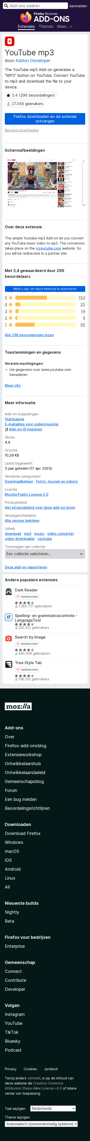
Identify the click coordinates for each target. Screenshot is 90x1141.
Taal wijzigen (15, 1108)
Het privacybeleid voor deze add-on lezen (40, 507)
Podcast (13, 1050)
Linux (10, 878)
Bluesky (12, 1041)
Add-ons (14, 727)
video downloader (20, 539)
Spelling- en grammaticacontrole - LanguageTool (46, 618)
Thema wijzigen (17, 1117)
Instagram (15, 1014)
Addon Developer (32, 60)
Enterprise (15, 946)
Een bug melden (21, 799)
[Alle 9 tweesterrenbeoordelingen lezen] (45, 318)
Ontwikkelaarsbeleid (25, 772)
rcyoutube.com (48, 248)
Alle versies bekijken (22, 520)
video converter (60, 533)
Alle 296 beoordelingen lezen (29, 335)
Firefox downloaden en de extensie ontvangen (45, 118)
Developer (15, 989)
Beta (9, 921)
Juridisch (51, 1069)
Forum (11, 790)
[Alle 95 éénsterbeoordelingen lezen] (45, 325)
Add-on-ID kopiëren (25, 429)
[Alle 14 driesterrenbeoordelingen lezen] (45, 311)
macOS (12, 851)
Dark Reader (26, 590)
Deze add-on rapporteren (26, 567)
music (39, 533)
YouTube (13, 1023)
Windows (14, 842)
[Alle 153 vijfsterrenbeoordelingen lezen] (45, 298)
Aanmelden (78, 6)
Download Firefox (23, 833)
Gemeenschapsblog (24, 781)
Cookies (30, 1069)
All (7, 887)
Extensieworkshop (23, 754)
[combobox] (35, 5)
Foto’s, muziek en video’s (57, 481)
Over (9, 736)
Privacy (11, 1069)
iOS (8, 860)
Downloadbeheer (19, 481)
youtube (45, 539)
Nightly (12, 912)
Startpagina (14, 419)
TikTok (11, 1032)
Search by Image (30, 637)
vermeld (33, 1078)
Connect (13, 971)
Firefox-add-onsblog (25, 745)
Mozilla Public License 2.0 (26, 494)
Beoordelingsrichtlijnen (27, 808)
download (13, 533)
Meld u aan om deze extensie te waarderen (45, 289)
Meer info (13, 385)
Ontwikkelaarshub (23, 763)
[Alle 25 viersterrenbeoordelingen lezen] (45, 304)
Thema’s (46, 26)
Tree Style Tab (28, 662)
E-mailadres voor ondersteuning (31, 424)
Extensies (26, 26)
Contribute (15, 980)
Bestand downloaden (22, 130)
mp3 (27, 533)
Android (13, 869)
